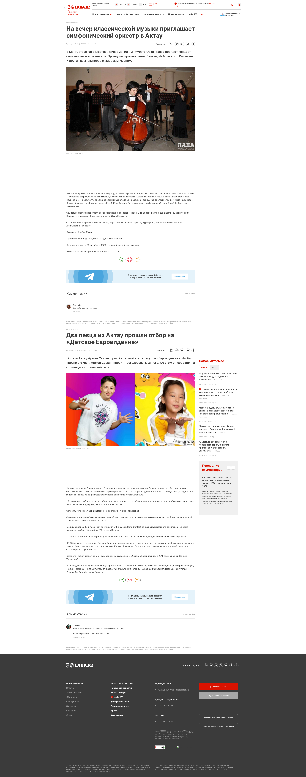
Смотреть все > (153, 4)
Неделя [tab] (204, 367)
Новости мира (176, 14)
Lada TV (192, 14)
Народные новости (153, 14)
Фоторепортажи (120, 701)
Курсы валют (118, 715)
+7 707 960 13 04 (164, 721)
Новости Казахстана (127, 14)
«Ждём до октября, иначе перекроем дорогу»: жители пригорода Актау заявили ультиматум (214, 446)
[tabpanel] (218, 414)
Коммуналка (72, 701)
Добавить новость (219, 687)
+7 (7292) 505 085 (164, 689)
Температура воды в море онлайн (218, 717)
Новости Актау (100, 14)
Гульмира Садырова (95, 44)
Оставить (71, 511)
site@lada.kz (182, 689)
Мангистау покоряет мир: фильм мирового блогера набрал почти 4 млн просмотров (217, 429)
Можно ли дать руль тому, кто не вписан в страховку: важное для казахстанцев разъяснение (218, 412)
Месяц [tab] (214, 367)
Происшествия (74, 692)
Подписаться (180, 276)
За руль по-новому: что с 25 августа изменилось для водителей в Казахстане (218, 376)
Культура (69, 44)
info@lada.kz (182, 737)
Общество (71, 697)
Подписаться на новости (218, 696)
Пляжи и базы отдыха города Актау (218, 726)
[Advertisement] (130, 175)
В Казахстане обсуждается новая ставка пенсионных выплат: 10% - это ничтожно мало (217, 481)
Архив (114, 710)
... (202, 14)
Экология (71, 706)
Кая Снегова (92, 350)
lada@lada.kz (174, 738)
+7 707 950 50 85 (164, 705)
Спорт (69, 715)
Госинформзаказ (120, 706)
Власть (70, 688)
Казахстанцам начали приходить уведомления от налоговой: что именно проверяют (218, 393)
